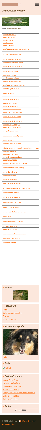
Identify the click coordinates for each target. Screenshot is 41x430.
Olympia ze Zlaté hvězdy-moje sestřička (19, 393)
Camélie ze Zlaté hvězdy (13, 386)
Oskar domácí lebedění (12, 313)
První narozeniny (10, 319)
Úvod (3, 28)
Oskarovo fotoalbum (11, 399)
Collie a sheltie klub (11, 396)
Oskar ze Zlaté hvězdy (13, 10)
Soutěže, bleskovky (11, 390)
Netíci (5, 310)
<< (6, 410)
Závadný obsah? (29, 421)
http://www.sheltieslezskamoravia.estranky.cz (21, 148)
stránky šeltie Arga (10, 380)
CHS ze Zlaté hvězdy (11, 383)
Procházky (7, 316)
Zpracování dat (8, 424)
